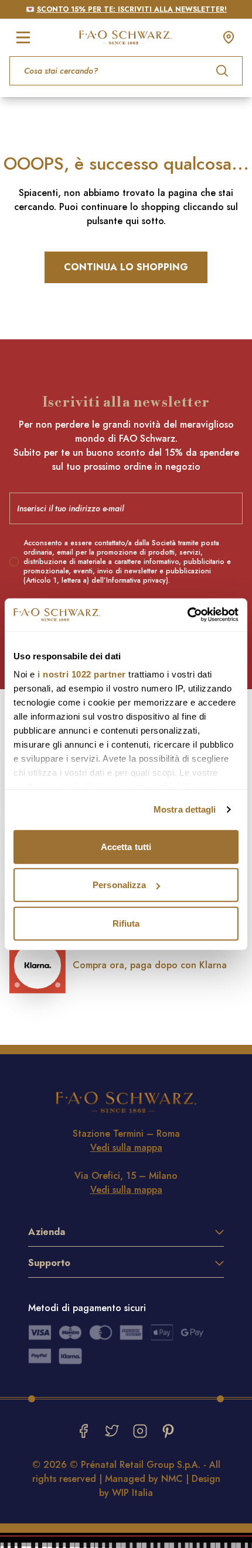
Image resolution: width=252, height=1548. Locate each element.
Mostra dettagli (185, 809)
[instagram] (140, 1431)
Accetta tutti (126, 846)
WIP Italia (132, 1492)
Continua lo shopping (126, 267)
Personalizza (119, 885)
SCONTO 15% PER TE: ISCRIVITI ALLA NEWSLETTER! (132, 9)
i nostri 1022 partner (82, 674)
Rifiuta (126, 923)
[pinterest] (168, 1431)
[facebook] (84, 1431)
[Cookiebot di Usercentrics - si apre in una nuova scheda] (187, 614)
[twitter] (112, 1431)
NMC (172, 1478)
